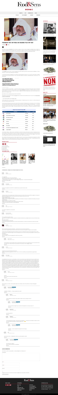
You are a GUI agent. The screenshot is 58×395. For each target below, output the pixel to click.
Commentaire (4, 352)
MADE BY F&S (19, 385)
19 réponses (3, 167)
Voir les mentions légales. (33, 394)
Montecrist (11, 309)
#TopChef (16, 95)
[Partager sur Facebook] (3, 144)
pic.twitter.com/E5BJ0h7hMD (6, 96)
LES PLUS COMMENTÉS (32, 386)
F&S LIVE (8, 44)
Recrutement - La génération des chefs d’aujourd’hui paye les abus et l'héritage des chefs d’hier (49, 105)
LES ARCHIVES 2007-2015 (32, 387)
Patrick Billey (7, 255)
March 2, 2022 (14, 98)
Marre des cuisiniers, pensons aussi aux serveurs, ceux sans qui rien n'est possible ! (49, 35)
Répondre (3, 181)
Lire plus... (50, 389)
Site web (3, 368)
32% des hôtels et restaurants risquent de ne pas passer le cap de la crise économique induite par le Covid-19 (49, 145)
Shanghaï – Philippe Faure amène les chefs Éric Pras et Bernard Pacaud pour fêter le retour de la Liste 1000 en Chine (5, 162)
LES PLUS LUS (31, 384)
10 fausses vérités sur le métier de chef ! (48, 133)
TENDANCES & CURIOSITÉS (20, 388)
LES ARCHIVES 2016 (32, 388)
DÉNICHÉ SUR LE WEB (20, 387)
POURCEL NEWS (19, 390)
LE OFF (18, 386)
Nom (3, 361)
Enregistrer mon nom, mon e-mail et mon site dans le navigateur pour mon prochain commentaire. (15, 372)
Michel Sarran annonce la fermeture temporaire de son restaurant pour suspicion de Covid (14, 162)
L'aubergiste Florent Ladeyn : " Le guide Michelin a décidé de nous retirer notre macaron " (49, 64)
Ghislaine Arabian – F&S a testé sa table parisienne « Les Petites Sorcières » (32, 162)
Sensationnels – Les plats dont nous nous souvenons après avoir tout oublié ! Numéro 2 (23, 162)
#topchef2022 (38, 95)
